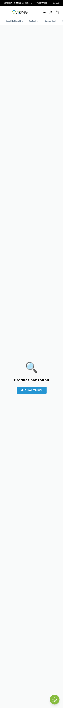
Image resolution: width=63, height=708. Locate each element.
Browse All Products (31, 390)
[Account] (51, 12)
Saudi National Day (15, 21)
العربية (56, 3)
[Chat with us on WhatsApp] (54, 699)
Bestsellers (34, 21)
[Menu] (5, 12)
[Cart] (57, 12)
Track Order (41, 3)
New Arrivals (50, 21)
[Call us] (44, 12)
